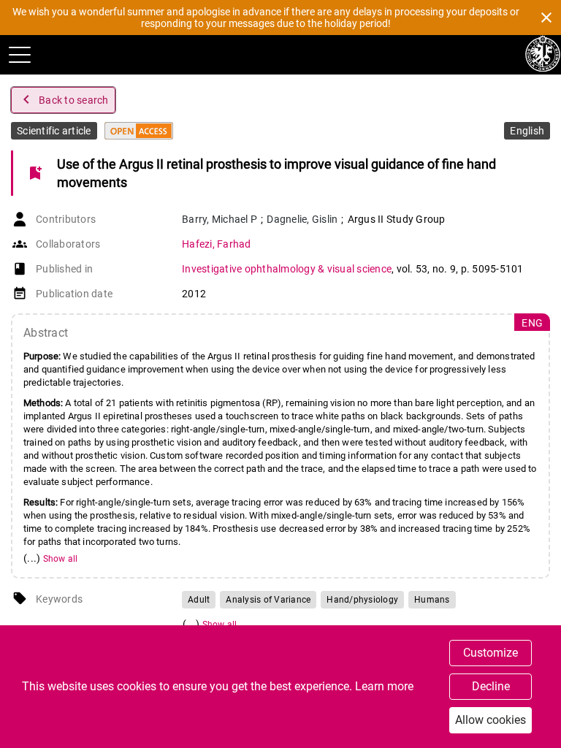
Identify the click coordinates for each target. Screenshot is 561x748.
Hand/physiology (362, 600)
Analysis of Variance (268, 600)
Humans (432, 600)
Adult (199, 600)
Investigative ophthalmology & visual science (287, 269)
